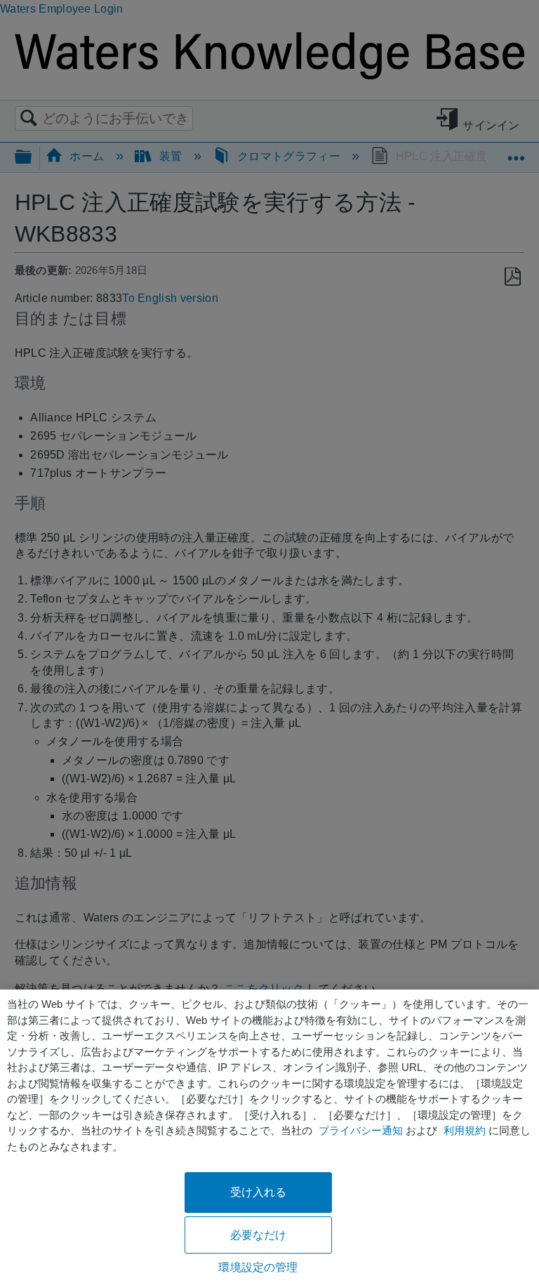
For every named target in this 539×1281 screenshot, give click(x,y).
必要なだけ (258, 1235)
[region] (269, 1135)
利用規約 (465, 1130)
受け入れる (258, 1192)
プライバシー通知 (361, 1130)
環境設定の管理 (258, 1267)
